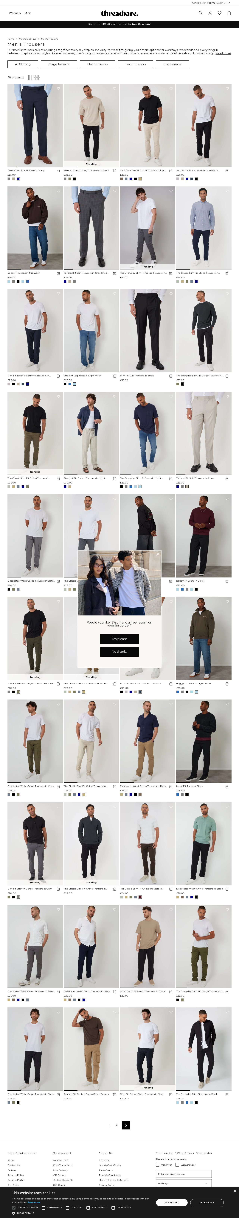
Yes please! (120, 639)
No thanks (119, 651)
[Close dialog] (158, 554)
